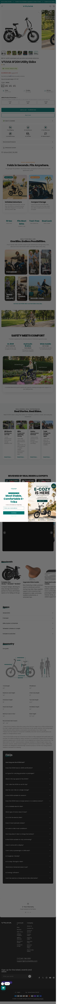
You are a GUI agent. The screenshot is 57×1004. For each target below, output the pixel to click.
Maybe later (13, 515)
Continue (13, 513)
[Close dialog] (55, 483)
